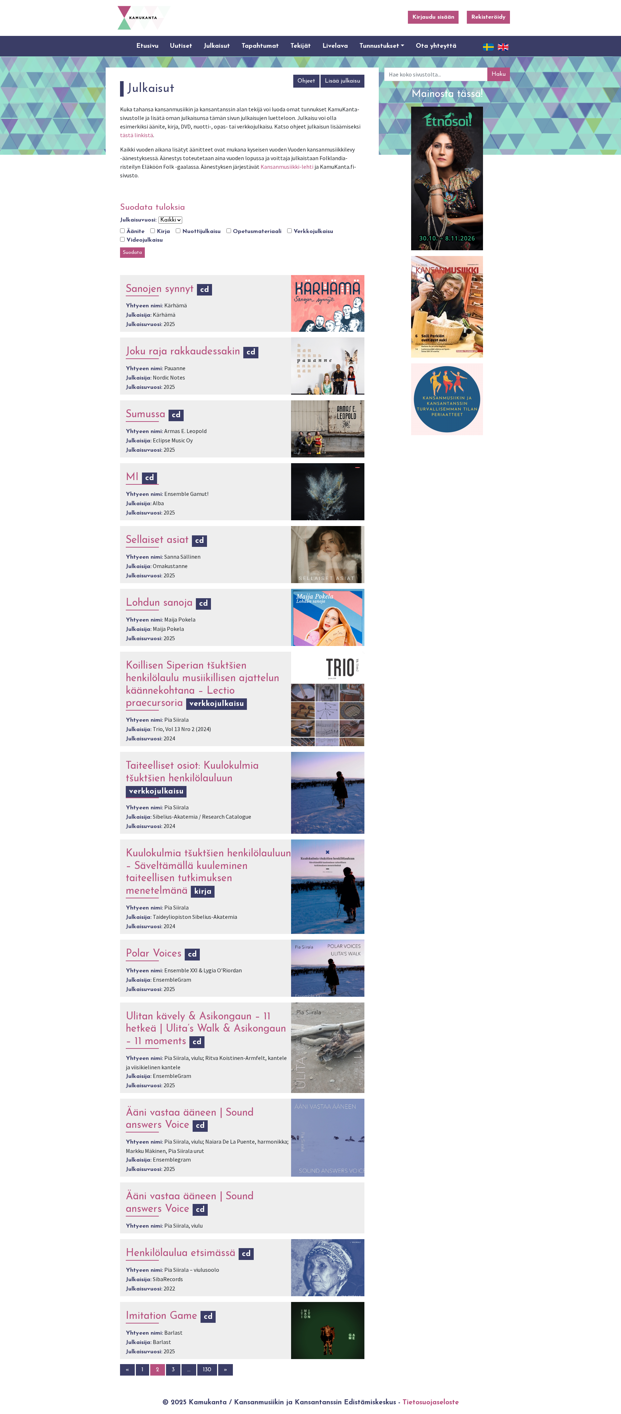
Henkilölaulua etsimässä (180, 1253)
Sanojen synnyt (160, 289)
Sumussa (145, 414)
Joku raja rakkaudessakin (183, 351)
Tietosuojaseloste (430, 1402)
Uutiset (181, 46)
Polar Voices (153, 954)
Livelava (335, 46)
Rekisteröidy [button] (488, 17)
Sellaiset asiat (157, 540)
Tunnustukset (379, 46)
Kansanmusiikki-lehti (287, 166)
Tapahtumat (260, 46)
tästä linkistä (136, 135)
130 (207, 1370)
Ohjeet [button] (306, 81)
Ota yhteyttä (436, 46)
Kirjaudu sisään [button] (433, 17)
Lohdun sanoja (159, 603)
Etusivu (147, 46)
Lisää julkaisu (342, 81)
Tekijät (300, 46)
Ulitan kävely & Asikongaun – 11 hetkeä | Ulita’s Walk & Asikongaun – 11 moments (206, 1029)
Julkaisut (217, 46)
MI (132, 477)
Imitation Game (161, 1316)
